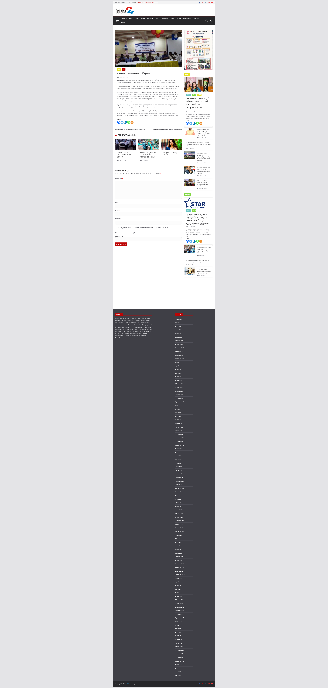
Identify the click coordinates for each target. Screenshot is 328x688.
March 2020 (178, 596)
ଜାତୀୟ (143, 18)
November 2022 (179, 481)
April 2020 (178, 592)
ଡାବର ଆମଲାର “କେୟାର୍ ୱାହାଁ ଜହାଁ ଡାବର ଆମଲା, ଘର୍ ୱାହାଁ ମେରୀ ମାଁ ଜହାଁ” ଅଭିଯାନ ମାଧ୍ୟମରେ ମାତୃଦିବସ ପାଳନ (198, 103)
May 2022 (178, 502)
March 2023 (178, 467)
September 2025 (179, 359)
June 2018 (178, 672)
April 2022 (178, 506)
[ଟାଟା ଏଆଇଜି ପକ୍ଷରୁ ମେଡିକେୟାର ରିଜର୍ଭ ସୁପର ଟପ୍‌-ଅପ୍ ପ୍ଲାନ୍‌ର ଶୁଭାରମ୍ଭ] (189, 272)
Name (117, 202)
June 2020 (178, 585)
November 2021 (179, 524)
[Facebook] (118, 122)
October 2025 (179, 355)
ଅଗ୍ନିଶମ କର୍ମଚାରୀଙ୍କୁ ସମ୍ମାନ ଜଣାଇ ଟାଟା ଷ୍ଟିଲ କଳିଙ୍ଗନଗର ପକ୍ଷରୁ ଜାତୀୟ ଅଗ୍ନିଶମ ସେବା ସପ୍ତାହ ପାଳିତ (198, 144)
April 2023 (178, 463)
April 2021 (178, 549)
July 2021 (177, 538)
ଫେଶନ (172, 18)
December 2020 (179, 564)
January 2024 (179, 431)
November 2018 (179, 654)
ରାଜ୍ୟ (130, 18)
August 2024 (178, 405)
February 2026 (179, 341)
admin (127, 77)
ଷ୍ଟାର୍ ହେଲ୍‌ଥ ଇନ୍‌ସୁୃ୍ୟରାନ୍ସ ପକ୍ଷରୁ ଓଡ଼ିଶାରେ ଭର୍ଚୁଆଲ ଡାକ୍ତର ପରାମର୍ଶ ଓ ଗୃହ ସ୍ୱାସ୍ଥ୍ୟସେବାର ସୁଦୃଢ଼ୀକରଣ (197, 219)
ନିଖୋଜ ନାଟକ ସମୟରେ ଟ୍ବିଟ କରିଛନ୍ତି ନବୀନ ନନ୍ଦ (166, 129)
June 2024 (178, 413)
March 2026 (178, 337)
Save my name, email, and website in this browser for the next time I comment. (143, 228)
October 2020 (179, 571)
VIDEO (179, 18)
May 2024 (178, 416)
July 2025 (177, 366)
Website (118, 219)
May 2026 (178, 330)
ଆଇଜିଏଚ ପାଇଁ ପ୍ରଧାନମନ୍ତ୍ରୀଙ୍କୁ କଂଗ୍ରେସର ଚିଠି (131, 129)
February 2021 (179, 556)
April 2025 (178, 377)
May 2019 (178, 632)
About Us (124, 18)
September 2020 (179, 574)
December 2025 (179, 348)
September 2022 (179, 488)
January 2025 (179, 387)
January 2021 (179, 560)
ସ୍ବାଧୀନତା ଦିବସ (187, 18)
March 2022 (178, 510)
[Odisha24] (117, 21)
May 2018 (178, 675)
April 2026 (178, 333)
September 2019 (179, 618)
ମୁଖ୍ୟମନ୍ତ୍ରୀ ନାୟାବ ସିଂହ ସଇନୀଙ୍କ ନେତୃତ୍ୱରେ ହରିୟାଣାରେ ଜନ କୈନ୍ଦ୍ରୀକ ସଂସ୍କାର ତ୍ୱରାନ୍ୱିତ (203, 132)
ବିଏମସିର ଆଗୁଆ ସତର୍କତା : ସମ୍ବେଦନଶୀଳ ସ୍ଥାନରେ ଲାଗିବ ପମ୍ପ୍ (148, 154)
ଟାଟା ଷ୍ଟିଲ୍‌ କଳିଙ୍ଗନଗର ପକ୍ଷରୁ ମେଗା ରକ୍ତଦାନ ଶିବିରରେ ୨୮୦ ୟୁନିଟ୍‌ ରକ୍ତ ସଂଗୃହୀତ (197, 261)
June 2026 (178, 326)
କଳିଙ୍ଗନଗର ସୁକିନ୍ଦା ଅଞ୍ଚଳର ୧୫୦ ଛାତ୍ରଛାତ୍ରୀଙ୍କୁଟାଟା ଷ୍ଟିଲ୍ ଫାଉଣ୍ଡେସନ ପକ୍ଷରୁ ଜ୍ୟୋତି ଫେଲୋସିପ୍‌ (204, 156)
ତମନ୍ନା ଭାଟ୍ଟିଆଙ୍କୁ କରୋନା (170, 153)
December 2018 (179, 650)
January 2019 (179, 646)
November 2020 (179, 567)
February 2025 (179, 384)
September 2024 (179, 402)
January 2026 (179, 344)
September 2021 (179, 531)
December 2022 (179, 477)
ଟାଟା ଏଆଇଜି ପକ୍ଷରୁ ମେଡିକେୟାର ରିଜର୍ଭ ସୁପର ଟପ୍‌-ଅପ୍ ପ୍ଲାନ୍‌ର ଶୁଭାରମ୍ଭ (204, 271)
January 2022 (179, 517)
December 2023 (179, 434)
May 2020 (178, 589)
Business (188, 94)
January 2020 (179, 603)
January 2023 (179, 474)
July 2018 (177, 668)
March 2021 (178, 553)
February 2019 (179, 643)
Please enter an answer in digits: (125, 233)
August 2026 (178, 319)
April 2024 (178, 420)
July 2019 (177, 625)
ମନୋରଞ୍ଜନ (150, 18)
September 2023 (179, 445)
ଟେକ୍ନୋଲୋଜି (165, 18)
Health (194, 94)
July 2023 (177, 452)
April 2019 (178, 636)
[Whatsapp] (128, 122)
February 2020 (179, 600)
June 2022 (178, 499)
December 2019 (179, 607)
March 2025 (178, 380)
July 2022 (177, 495)
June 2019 (178, 628)
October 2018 (179, 657)
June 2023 (178, 456)
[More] (132, 122)
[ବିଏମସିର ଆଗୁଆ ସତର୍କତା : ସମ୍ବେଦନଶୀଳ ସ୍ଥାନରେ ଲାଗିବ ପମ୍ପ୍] (148, 140)
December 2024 (179, 391)
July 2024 (177, 409)
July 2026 (177, 323)
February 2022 (179, 513)
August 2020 (178, 578)
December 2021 (179, 520)
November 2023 (179, 438)
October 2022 (179, 484)
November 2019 (179, 610)
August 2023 (178, 449)
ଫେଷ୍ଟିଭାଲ (196, 18)
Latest (119, 69)
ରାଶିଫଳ (123, 22)
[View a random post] (211, 21)
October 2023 (179, 441)
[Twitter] (122, 122)
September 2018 (179, 661)
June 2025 (178, 369)
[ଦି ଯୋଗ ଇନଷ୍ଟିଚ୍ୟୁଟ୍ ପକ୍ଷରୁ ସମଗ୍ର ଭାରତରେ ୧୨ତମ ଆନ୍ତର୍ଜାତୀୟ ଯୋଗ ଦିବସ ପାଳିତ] (189, 251)
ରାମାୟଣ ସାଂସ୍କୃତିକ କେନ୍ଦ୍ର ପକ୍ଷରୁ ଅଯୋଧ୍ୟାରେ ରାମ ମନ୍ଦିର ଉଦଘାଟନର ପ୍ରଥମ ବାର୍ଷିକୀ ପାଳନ (203, 170)
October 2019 (179, 614)
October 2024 (179, 398)
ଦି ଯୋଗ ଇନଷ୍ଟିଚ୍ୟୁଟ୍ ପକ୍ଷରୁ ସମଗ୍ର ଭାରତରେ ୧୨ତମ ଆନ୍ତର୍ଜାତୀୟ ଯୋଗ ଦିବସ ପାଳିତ (204, 250)
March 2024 (178, 423)
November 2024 (179, 395)
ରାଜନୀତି (137, 18)
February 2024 (179, 427)
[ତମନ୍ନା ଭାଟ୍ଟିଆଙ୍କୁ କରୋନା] (171, 140)
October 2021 (179, 528)
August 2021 (178, 535)
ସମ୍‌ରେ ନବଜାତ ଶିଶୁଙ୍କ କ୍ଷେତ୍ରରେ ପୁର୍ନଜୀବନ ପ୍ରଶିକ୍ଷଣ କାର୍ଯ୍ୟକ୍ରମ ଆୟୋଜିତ (202, 183)
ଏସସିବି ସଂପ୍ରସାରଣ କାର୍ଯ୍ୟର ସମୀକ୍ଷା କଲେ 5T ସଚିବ (125, 154)
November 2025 (179, 351)
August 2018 (178, 664)
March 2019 (178, 639)
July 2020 (177, 582)
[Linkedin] (125, 122)
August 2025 (178, 362)
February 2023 (179, 470)
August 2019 (178, 621)
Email (117, 210)
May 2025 (178, 373)
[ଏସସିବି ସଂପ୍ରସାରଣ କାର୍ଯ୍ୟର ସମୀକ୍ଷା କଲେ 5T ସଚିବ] (125, 140)
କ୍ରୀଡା (157, 18)
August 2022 (178, 492)
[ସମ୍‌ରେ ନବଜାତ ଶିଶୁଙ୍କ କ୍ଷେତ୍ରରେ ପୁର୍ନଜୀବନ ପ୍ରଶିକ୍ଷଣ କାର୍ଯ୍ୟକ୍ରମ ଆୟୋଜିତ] (189, 184)
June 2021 (178, 542)
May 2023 (178, 459)
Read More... (119, 338)
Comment (119, 179)
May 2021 (178, 546)
